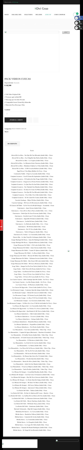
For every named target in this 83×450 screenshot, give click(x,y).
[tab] (12, 143)
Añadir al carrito (16, 120)
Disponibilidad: (9, 83)
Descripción (12, 143)
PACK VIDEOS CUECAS (36, 24)
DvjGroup (15, 2)
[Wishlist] (29, 119)
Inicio (25, 24)
